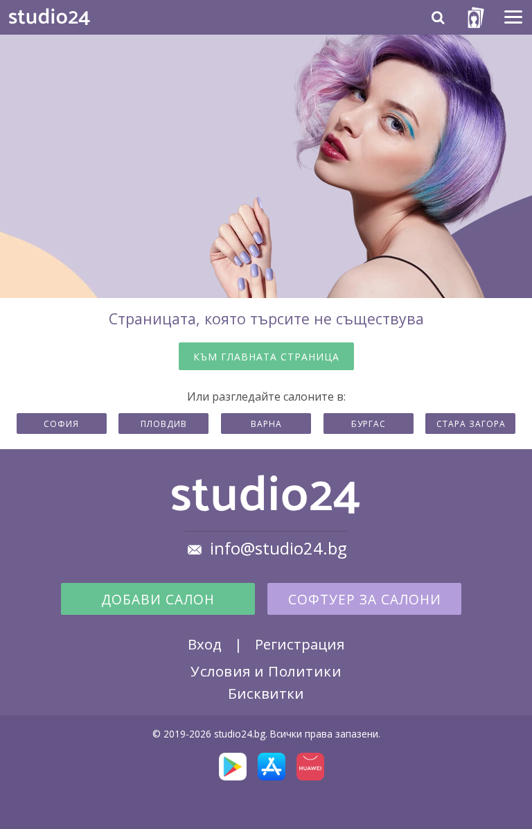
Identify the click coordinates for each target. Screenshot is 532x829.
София (61, 424)
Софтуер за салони (364, 600)
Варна (266, 424)
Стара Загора (471, 424)
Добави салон (158, 600)
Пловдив (164, 424)
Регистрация (299, 644)
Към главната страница (266, 356)
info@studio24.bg (278, 548)
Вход (205, 644)
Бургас (368, 424)
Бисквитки (266, 693)
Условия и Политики (266, 671)
